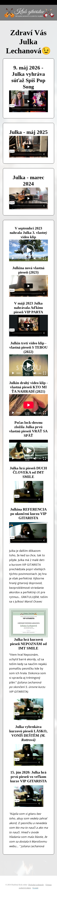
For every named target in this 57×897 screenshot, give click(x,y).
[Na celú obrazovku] (44, 258)
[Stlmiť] (34, 258)
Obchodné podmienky (36, 885)
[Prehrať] (13, 258)
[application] (28, 250)
